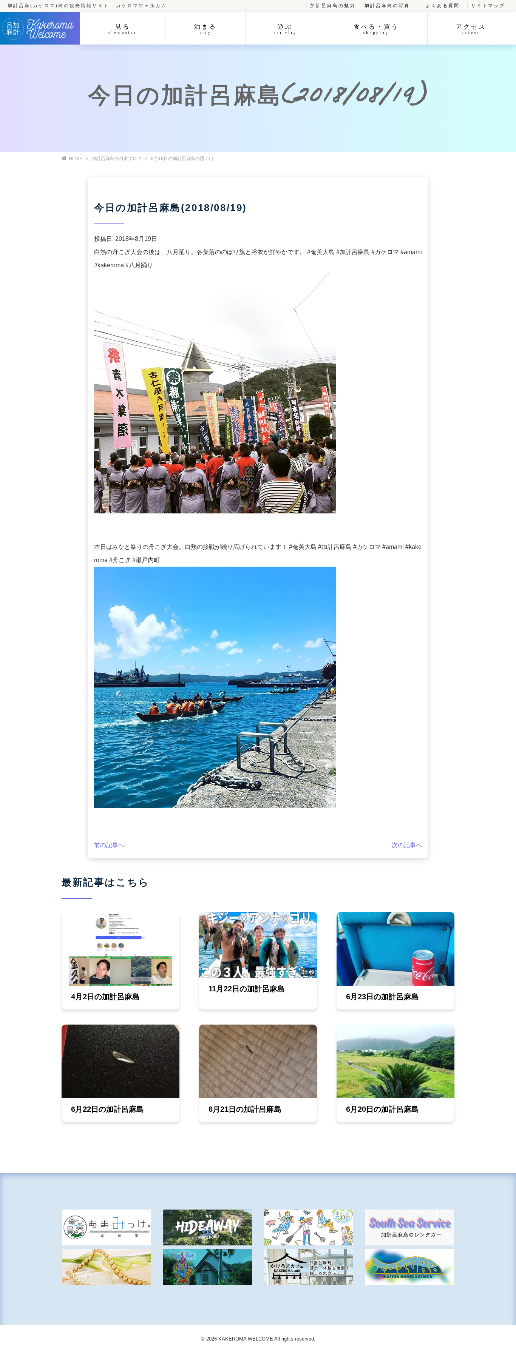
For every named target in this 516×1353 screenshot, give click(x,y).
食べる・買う (376, 29)
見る (122, 29)
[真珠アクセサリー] (107, 1267)
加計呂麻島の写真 (387, 5)
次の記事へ (407, 845)
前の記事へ (109, 845)
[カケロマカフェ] (308, 1267)
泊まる (205, 29)
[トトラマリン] (409, 1267)
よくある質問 (443, 5)
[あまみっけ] (107, 1227)
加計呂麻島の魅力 (332, 5)
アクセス (471, 29)
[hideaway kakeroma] (207, 1227)
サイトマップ (488, 5)
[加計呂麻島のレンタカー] (409, 1227)
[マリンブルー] (207, 1267)
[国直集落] (308, 1227)
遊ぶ (285, 29)
